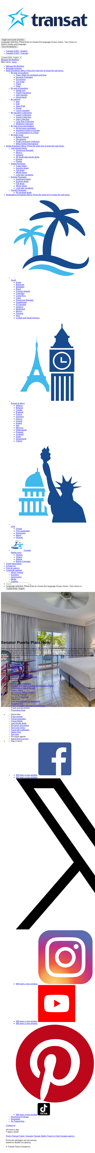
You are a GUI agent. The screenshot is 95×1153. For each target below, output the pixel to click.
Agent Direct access (19, 739)
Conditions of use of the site (23, 688)
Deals (35, 146)
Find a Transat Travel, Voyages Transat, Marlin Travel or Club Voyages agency (40, 1136)
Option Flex (16, 732)
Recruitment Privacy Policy (23, 692)
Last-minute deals (18, 723)
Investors (15, 668)
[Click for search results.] (30, 584)
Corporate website (14, 570)
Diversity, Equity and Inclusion (24, 677)
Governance (16, 666)
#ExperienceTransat (20, 1117)
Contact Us (11, 566)
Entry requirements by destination (25, 701)
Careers (14, 673)
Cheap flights (17, 721)
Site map (15, 734)
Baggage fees (17, 704)
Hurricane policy (18, 728)
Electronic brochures (20, 725)
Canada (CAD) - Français (17, 53)
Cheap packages (18, 719)
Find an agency (13, 568)
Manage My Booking (10, 60)
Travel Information (14, 564)
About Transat (17, 664)
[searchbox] (17, 584)
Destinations (38, 195)
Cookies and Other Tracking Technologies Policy (32, 686)
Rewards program (14, 68)
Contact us (10, 1125)
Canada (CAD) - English (16, 51)
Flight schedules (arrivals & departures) (28, 706)
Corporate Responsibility (22, 675)
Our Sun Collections (20, 697)
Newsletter (15, 1119)
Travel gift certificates (20, 730)
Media (13, 670)
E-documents (17, 717)
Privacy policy (17, 690)
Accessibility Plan (18, 679)
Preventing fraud (18, 710)
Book (35, 71)
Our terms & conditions (21, 684)
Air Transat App (17, 1121)
